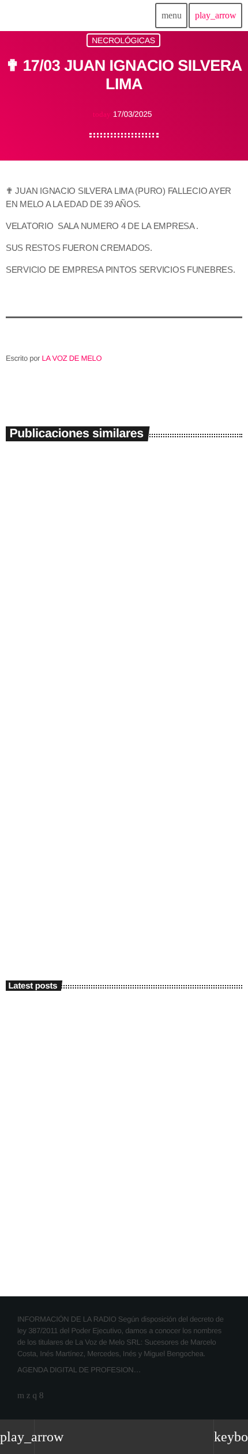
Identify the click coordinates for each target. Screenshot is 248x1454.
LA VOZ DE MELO (72, 358)
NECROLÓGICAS (123, 40)
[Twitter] (29, 1395)
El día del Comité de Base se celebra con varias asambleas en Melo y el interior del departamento (144, 1023)
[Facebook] (41, 1395)
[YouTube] (20, 1395)
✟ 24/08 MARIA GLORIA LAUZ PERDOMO (122, 873)
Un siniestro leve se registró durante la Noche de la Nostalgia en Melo (139, 1073)
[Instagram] (34, 1395)
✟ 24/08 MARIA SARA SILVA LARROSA (115, 645)
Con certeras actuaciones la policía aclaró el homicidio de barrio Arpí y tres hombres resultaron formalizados (146, 1175)
